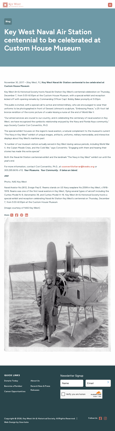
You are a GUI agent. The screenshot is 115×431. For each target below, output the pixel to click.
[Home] (20, 4)
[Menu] (110, 5)
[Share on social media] (11, 215)
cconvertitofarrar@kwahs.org (78, 166)
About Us (35, 381)
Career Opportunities (14, 391)
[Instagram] (106, 419)
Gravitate (24, 422)
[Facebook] (101, 419)
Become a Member (13, 386)
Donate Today (11, 381)
